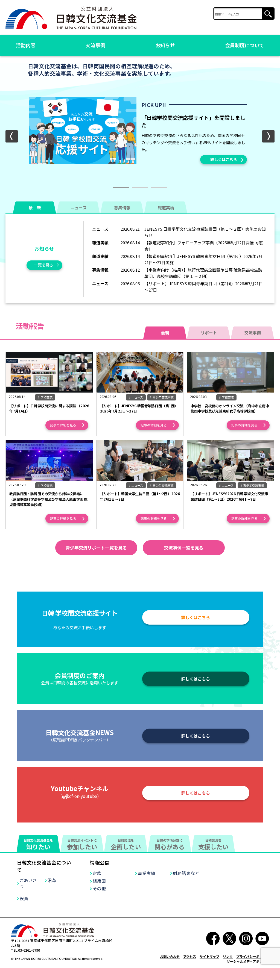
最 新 (35, 207)
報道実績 (166, 207)
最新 (165, 332)
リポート (209, 332)
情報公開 (100, 862)
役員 (24, 898)
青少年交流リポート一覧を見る (96, 547)
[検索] (244, 14)
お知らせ (165, 45)
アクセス (189, 956)
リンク (228, 956)
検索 (268, 14)
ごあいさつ (28, 883)
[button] (268, 136)
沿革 (52, 880)
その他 (99, 888)
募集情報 (122, 207)
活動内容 (26, 45)
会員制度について (244, 45)
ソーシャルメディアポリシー (248, 961)
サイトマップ (209, 956)
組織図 (99, 881)
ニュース (79, 207)
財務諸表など (186, 873)
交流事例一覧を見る (183, 547)
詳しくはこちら (223, 159)
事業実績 (146, 873)
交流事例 (95, 45)
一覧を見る (43, 265)
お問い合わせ (170, 956)
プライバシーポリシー (252, 956)
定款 (97, 873)
